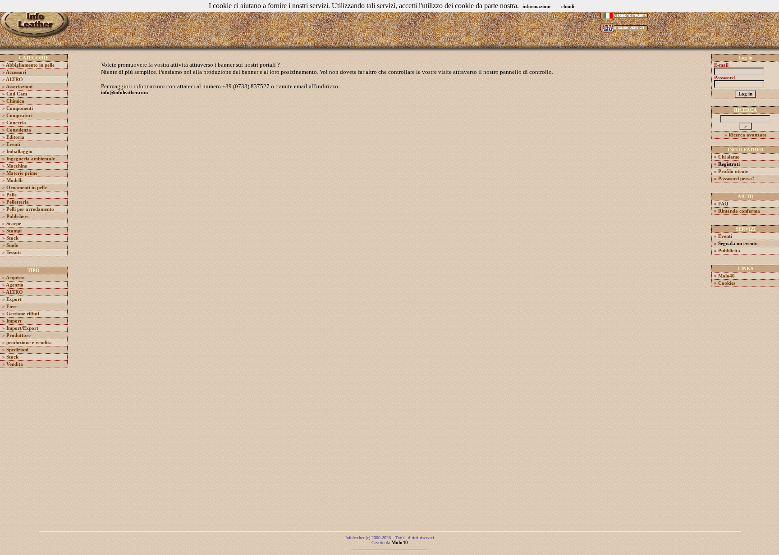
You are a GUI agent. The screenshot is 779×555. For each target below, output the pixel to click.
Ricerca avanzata (748, 134)
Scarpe (13, 223)
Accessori (16, 72)
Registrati (729, 164)
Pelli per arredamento (30, 209)
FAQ (723, 203)
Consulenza (18, 129)
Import (14, 320)
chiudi (567, 6)
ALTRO (14, 79)
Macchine (16, 166)
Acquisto (15, 277)
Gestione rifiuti (22, 313)
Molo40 (726, 275)
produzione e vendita (29, 342)
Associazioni (19, 86)
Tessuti (13, 252)
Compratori (19, 115)
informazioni (536, 6)
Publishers (17, 216)
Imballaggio (19, 151)
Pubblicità (729, 250)
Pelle (11, 194)
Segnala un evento (738, 243)
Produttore (18, 335)
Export (14, 299)
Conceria (16, 122)
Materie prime (21, 173)
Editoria (15, 137)
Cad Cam (16, 93)
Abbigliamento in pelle (30, 65)
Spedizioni (17, 349)
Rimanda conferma (739, 211)
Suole (12, 245)
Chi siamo (729, 157)
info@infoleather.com (124, 92)
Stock (12, 238)
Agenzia (14, 284)
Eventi (13, 144)
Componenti (19, 108)
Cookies (726, 283)
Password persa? (736, 178)
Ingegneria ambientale (30, 158)
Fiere (12, 306)
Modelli (14, 180)
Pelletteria (17, 202)
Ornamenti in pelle (26, 187)
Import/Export (22, 328)
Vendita (14, 364)
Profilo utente (733, 171)
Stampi (14, 230)
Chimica (15, 101)
